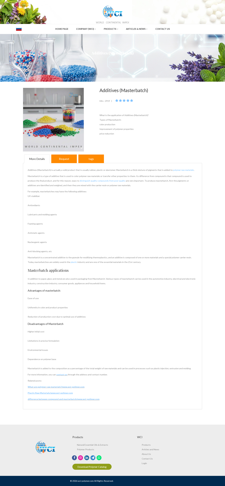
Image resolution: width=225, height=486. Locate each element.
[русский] (19, 28)
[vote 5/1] (117, 100)
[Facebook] (74, 457)
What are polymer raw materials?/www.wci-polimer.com (56, 386)
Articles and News (150, 449)
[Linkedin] (87, 457)
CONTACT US (162, 29)
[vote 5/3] (124, 100)
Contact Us (147, 458)
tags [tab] (91, 159)
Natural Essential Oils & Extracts (92, 444)
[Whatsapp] (99, 457)
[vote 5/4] (128, 100)
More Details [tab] (37, 159)
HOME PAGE (61, 29)
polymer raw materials (183, 170)
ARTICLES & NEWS (136, 29)
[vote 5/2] (121, 100)
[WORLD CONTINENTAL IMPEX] (112, 11)
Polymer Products (85, 449)
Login (144, 463)
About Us (146, 454)
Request (64, 159)
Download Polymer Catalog (92, 466)
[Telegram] (93, 457)
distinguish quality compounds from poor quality (103, 180)
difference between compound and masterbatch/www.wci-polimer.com (63, 399)
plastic (74, 262)
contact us (62, 374)
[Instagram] (80, 457)
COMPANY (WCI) (85, 29)
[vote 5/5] (132, 100)
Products (146, 444)
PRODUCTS (110, 29)
